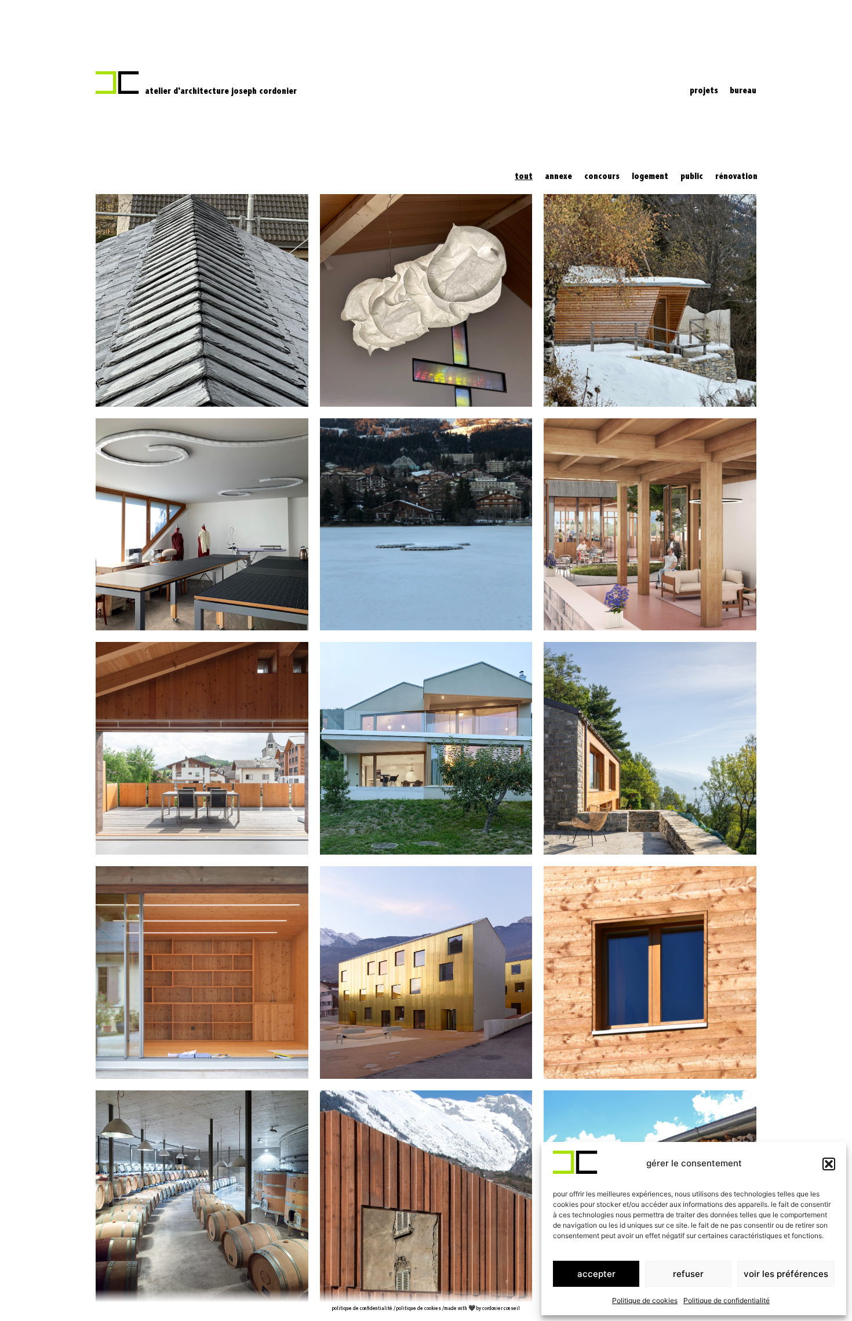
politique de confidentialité (362, 1308)
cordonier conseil (501, 1308)
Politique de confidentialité (726, 1300)
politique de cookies (418, 1308)
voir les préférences (786, 1273)
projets (704, 91)
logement (650, 177)
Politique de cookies (645, 1300)
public (691, 177)
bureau (743, 91)
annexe (558, 177)
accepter (596, 1273)
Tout (524, 177)
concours (602, 177)
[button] (829, 1164)
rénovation (736, 177)
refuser (688, 1273)
